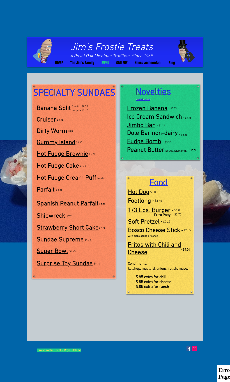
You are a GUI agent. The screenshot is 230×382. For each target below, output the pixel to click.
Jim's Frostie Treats (111, 47)
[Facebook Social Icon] (189, 348)
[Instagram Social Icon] (194, 348)
